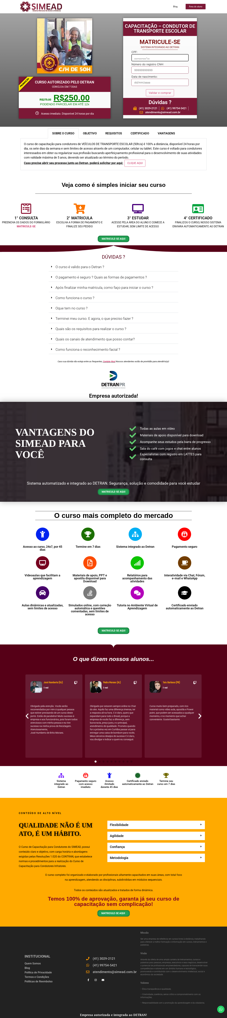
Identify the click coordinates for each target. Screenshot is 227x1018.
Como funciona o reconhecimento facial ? (88, 350)
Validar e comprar (160, 92)
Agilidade (117, 836)
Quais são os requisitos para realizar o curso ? (91, 329)
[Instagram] (95, 980)
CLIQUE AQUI (135, 163)
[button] (113, 267)
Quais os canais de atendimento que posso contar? (95, 339)
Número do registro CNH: (147, 64)
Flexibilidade (119, 825)
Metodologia (119, 858)
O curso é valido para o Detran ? (80, 267)
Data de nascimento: (144, 76)
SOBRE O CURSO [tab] (63, 133)
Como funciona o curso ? (75, 298)
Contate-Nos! (109, 361)
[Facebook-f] (88, 980)
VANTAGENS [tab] (166, 133)
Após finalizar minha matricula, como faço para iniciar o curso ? (104, 288)
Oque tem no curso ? (72, 308)
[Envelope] (103, 980)
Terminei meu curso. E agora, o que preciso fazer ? (94, 319)
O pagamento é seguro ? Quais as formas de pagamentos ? (101, 277)
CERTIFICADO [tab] (140, 133)
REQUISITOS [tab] (113, 133)
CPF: (134, 52)
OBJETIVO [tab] (90, 133)
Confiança (117, 847)
